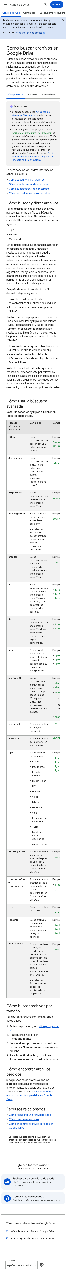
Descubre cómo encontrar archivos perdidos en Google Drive (29, 1095)
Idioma (12, 1261)
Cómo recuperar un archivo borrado (30, 1114)
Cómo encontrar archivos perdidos (29, 193)
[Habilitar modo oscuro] (41, 1265)
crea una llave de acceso (29, 32)
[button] (5, 4)
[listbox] (21, 1265)
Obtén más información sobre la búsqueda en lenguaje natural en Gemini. (33, 156)
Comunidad (29, 12)
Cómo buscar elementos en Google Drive (30, 1223)
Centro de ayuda (11, 12)
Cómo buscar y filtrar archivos (27, 179)
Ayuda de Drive (20, 4)
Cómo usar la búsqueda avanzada (28, 184)
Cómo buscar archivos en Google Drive (33, 1231)
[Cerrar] (63, 21)
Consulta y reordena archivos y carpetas (32, 1238)
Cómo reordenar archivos (24, 1119)
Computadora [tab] (15, 94)
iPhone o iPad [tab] (48, 94)
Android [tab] (32, 94)
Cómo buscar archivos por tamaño (29, 188)
